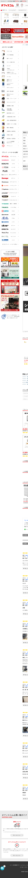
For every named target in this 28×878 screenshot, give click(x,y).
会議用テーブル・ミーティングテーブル (11, 73)
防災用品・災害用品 (11, 138)
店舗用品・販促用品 (11, 131)
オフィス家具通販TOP (14, 865)
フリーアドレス (16, 17)
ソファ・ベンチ (16, 23)
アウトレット (10, 145)
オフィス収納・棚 (10, 62)
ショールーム (23, 865)
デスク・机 (6, 17)
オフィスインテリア (11, 102)
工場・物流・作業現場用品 (9, 109)
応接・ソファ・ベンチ (11, 98)
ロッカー (9, 65)
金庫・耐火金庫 (10, 91)
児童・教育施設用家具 (11, 120)
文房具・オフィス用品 (11, 124)
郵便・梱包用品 (10, 127)
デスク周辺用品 (10, 54)
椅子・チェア (6, 23)
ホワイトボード (10, 87)
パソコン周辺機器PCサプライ (10, 142)
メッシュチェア (12, 10)
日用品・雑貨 (10, 134)
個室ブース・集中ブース (10, 80)
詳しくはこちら (16, 835)
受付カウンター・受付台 (10, 95)
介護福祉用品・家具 (11, 116)
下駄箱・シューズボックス (10, 69)
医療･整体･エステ (10, 113)
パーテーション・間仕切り (10, 84)
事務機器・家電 (10, 105)
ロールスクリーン (22, 10)
